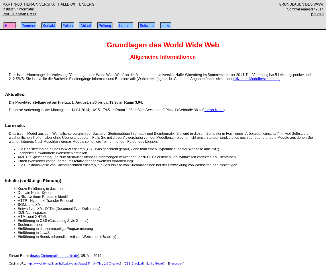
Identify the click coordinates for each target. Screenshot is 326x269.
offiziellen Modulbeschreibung (257, 79)
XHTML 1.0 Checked (106, 263)
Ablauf (86, 25)
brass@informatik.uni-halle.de (54, 256)
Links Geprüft (156, 263)
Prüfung (105, 25)
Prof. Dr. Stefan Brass (19, 14)
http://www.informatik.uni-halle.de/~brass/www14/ (58, 263)
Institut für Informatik (18, 9)
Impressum (176, 263)
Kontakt (49, 25)
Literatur (125, 25)
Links (166, 25)
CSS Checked (134, 263)
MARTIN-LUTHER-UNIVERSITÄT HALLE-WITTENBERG (48, 4)
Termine (28, 25)
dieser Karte (214, 110)
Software (147, 25)
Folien (68, 25)
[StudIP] (317, 14)
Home (9, 25)
